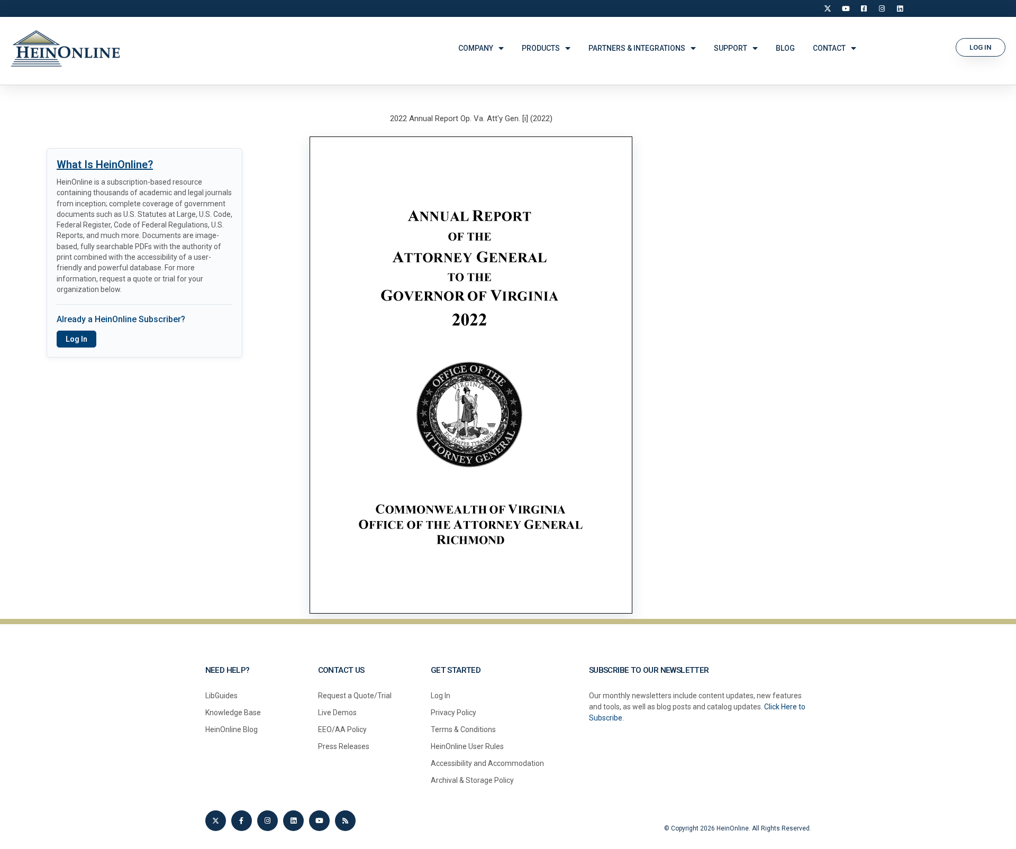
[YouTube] (845, 8)
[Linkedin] (293, 820)
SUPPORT (730, 48)
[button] (980, 47)
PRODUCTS (541, 48)
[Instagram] (881, 8)
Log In (76, 339)
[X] (827, 8)
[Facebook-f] (241, 820)
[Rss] (345, 820)
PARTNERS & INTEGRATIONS (636, 48)
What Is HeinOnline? (105, 164)
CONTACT (829, 48)
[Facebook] (863, 8)
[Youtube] (319, 820)
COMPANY (475, 48)
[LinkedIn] (899, 8)
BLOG (785, 48)
